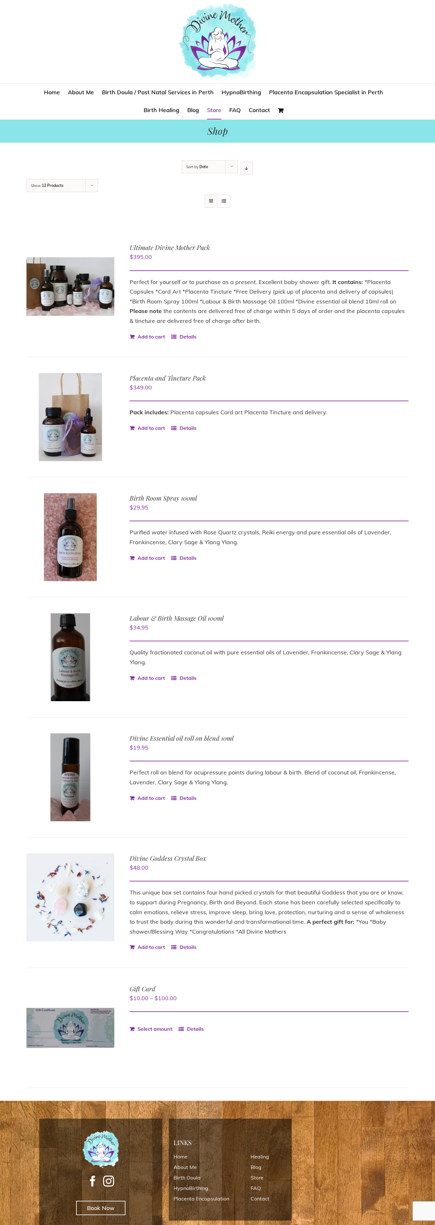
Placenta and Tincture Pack (168, 378)
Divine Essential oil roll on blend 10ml (182, 738)
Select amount (155, 1029)
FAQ (256, 1188)
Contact (260, 1198)
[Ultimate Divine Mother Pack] (70, 287)
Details (188, 336)
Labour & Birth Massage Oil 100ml (177, 618)
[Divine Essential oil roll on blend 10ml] (70, 777)
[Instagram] (108, 1181)
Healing (260, 1156)
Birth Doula (187, 1177)
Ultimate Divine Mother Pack (170, 247)
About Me (185, 1167)
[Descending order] (246, 168)
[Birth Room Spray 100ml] (70, 537)
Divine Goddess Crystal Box (168, 858)
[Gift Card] (70, 1028)
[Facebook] (92, 1181)
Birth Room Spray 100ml (163, 498)
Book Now (101, 1208)
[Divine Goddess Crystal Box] (70, 897)
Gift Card (142, 988)
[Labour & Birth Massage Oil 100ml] (70, 657)
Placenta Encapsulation (201, 1198)
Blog (256, 1167)
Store (257, 1177)
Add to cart (151, 336)
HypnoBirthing (191, 1188)
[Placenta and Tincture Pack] (70, 417)
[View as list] (224, 201)
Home (181, 1156)
